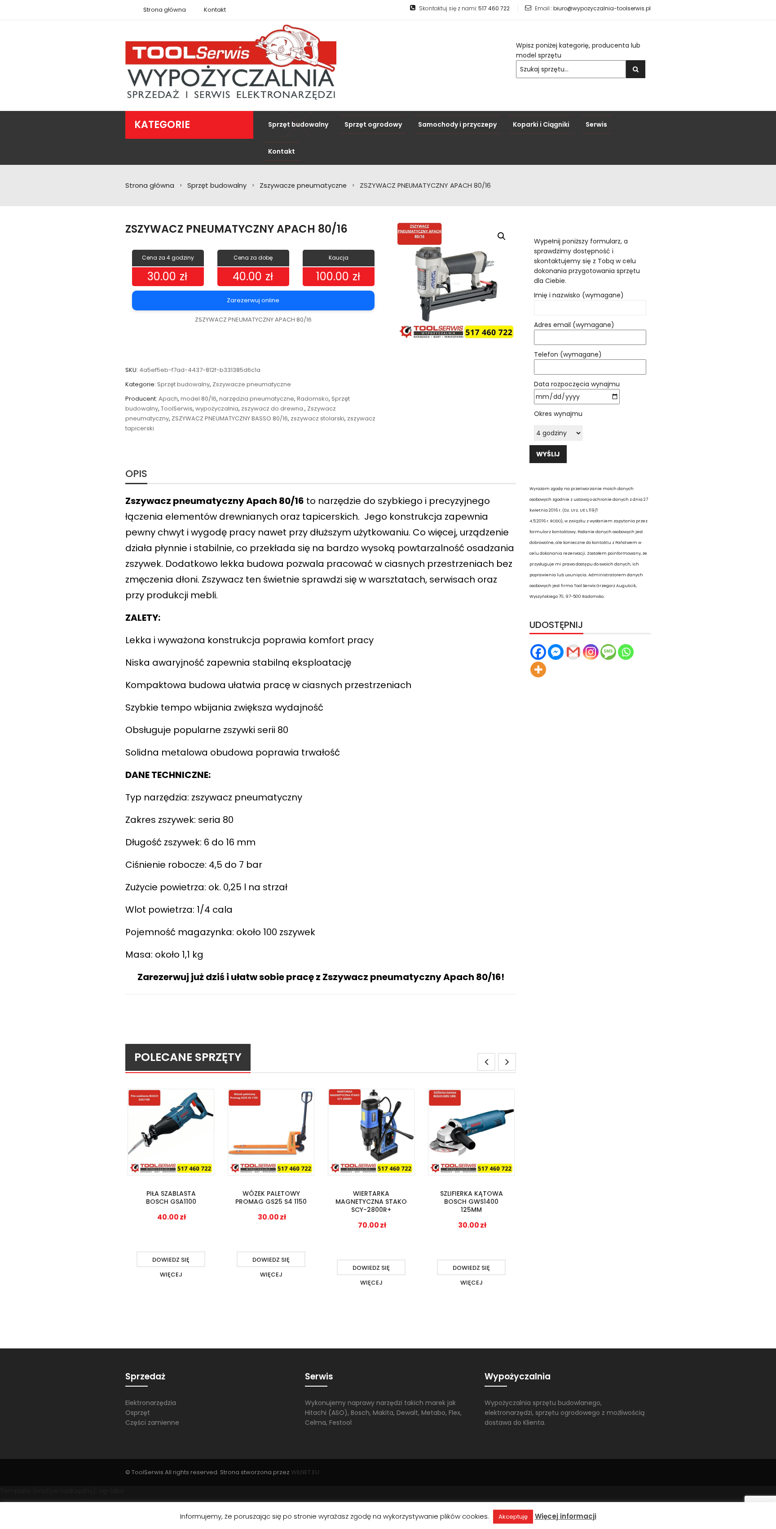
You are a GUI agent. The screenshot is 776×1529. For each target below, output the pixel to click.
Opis (136, 474)
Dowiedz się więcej (171, 1261)
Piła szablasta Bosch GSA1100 (171, 1197)
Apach (168, 398)
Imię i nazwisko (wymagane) (579, 295)
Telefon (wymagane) (568, 354)
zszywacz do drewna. (272, 408)
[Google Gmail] (573, 652)
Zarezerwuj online (253, 300)
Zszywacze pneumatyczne (303, 185)
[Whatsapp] (626, 652)
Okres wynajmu (558, 413)
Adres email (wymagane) (574, 324)
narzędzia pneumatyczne (256, 398)
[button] (502, 236)
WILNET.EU (305, 1472)
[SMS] (608, 652)
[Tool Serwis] (230, 61)
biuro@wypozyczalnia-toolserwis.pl (602, 8)
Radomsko (313, 398)
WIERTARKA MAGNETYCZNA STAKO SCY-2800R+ (371, 1201)
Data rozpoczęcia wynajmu (577, 384)
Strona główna (149, 185)
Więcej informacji (565, 1516)
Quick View (171, 1133)
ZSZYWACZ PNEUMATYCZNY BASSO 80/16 (230, 418)
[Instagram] (591, 652)
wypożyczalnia (216, 408)
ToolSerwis (177, 408)
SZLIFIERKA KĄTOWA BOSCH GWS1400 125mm (471, 1201)
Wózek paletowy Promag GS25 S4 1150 (271, 1197)
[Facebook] (538, 652)
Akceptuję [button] (513, 1516)
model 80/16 (198, 398)
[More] (538, 669)
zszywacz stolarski (317, 418)
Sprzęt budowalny (217, 185)
